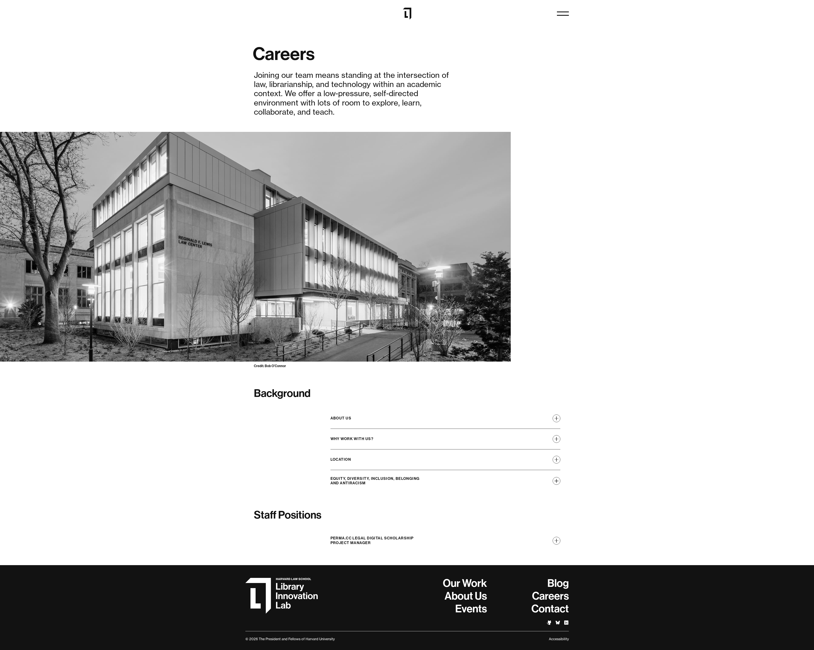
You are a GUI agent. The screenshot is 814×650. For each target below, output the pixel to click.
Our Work (465, 583)
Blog (558, 583)
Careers (550, 596)
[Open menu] (563, 14)
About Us (466, 596)
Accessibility (559, 639)
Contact (550, 608)
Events (471, 608)
